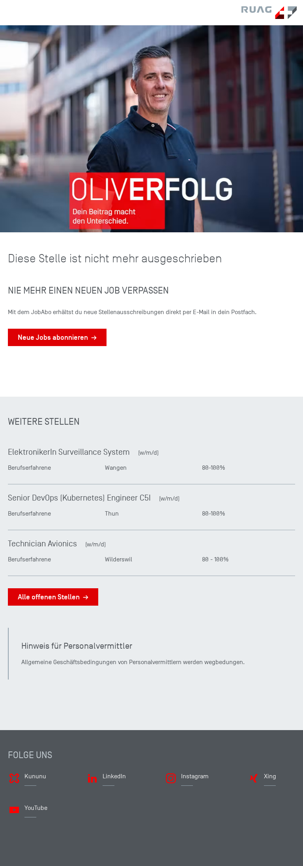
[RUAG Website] (269, 12)
